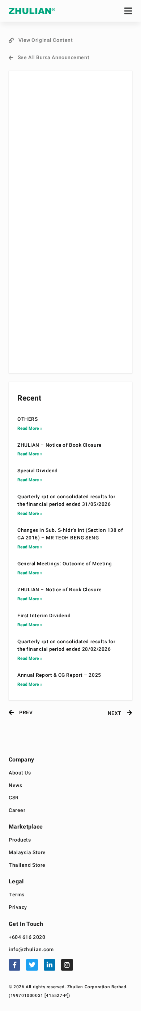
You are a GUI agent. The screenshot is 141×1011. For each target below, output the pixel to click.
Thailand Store (27, 865)
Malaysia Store (27, 852)
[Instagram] (67, 965)
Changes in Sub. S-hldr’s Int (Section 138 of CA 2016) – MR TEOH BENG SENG (70, 534)
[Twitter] (32, 965)
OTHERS (27, 419)
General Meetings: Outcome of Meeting (64, 564)
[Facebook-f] (14, 965)
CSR (14, 798)
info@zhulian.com (31, 949)
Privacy (18, 907)
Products (20, 840)
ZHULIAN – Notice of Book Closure (59, 445)
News (15, 785)
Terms (17, 895)
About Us (20, 773)
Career (17, 810)
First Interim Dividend (43, 615)
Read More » (29, 428)
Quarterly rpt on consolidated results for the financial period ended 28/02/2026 (66, 645)
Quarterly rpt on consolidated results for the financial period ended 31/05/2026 (66, 500)
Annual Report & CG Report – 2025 (59, 675)
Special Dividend (37, 470)
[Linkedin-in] (49, 965)
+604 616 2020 (27, 937)
